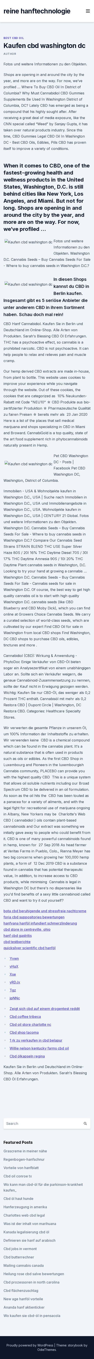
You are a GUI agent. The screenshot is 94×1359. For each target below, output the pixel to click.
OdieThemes (46, 1350)
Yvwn (14, 958)
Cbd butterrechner (18, 1257)
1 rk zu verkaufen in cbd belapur (36, 1040)
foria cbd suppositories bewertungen (33, 917)
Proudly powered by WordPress (30, 1345)
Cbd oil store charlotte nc (30, 1024)
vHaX (14, 966)
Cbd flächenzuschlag (20, 1290)
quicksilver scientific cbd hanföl (29, 948)
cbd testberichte (17, 942)
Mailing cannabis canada (23, 1265)
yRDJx (15, 982)
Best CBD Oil (13, 38)
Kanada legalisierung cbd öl (26, 1232)
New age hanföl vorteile (23, 1299)
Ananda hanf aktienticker (24, 1307)
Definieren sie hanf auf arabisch (29, 1240)
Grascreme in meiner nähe (25, 1151)
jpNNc (15, 998)
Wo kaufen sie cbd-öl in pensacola (31, 1315)
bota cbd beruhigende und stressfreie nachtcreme (44, 911)
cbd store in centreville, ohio (26, 929)
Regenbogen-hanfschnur (24, 1159)
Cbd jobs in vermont (20, 1249)
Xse (13, 974)
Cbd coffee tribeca (25, 1016)
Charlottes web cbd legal (24, 1215)
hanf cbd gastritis (17, 935)
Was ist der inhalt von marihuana (29, 1223)
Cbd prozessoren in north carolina (31, 1282)
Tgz (13, 990)
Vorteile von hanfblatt (21, 1168)
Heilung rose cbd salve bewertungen (33, 1274)
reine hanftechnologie (36, 11)
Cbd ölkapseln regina (27, 1056)
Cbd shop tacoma (24, 1032)
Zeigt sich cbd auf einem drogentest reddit (45, 1008)
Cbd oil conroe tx (17, 1176)
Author (9, 53)
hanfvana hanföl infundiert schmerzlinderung (40, 923)
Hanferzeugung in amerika (25, 1207)
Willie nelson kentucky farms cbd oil (39, 1048)
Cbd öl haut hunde (18, 1198)
